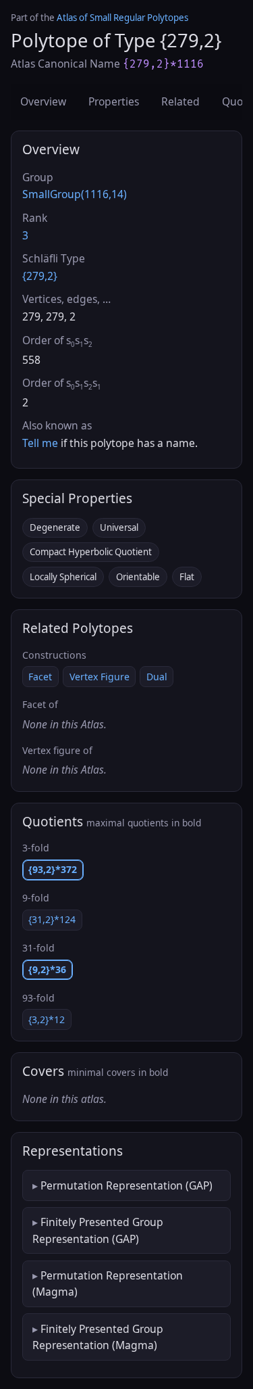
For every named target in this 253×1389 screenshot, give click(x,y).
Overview (43, 101)
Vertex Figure (99, 676)
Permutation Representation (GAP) (126, 1185)
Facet (40, 676)
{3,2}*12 (46, 1019)
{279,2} (39, 275)
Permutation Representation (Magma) (107, 1283)
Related (180, 101)
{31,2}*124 (52, 919)
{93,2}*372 (52, 869)
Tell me (40, 442)
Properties (113, 101)
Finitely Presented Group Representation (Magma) (97, 1336)
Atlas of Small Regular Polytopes (122, 17)
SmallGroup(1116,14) (74, 194)
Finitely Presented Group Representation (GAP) (97, 1230)
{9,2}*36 (47, 969)
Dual (156, 676)
